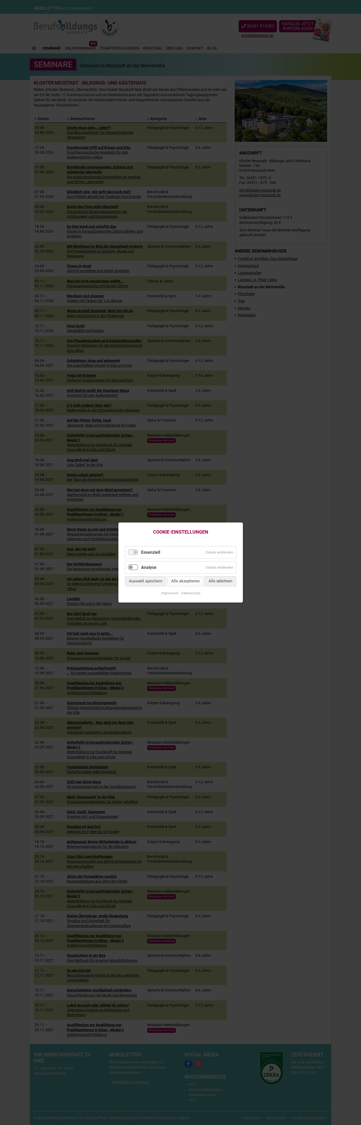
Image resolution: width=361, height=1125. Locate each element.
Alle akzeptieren (185, 581)
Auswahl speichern (145, 581)
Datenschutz (190, 593)
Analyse (148, 567)
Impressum (169, 593)
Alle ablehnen (220, 581)
